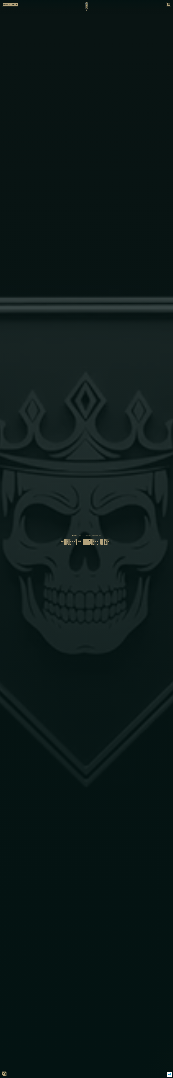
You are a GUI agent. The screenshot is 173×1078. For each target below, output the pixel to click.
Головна (74, 535)
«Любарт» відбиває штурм (93, 535)
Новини (81, 535)
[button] (169, 4)
